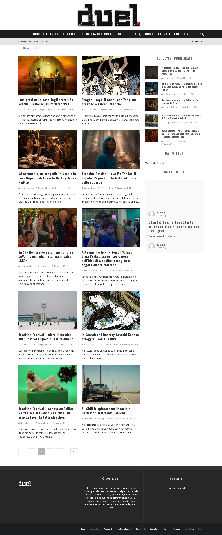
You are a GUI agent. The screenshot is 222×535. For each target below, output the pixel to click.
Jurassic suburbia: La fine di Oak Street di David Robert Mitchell (181, 117)
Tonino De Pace (27, 188)
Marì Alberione (27, 423)
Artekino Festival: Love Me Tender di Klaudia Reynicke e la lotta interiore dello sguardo (109, 178)
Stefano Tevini (90, 344)
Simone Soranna (27, 344)
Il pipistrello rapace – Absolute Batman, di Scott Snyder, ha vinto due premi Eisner (181, 86)
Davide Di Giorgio (28, 109)
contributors (42, 41)
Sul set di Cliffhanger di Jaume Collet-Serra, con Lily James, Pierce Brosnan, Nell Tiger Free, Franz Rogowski (174, 227)
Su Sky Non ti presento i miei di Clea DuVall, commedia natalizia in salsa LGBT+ (45, 256)
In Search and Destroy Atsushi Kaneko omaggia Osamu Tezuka (110, 336)
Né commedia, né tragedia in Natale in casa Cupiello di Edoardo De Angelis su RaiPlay (47, 178)
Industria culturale (97, 34)
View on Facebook (156, 236)
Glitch (123, 34)
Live (187, 34)
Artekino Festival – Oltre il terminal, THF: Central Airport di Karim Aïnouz (45, 336)
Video (200, 529)
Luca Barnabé (89, 109)
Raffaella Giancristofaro (174, 141)
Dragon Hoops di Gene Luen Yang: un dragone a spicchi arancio (109, 101)
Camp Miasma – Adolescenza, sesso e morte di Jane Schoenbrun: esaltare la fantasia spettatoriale (180, 133)
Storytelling (168, 34)
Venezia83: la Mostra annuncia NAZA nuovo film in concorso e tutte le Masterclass (179, 70)
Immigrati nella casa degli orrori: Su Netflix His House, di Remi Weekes (45, 101)
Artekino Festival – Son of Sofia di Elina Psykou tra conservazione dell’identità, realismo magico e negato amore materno (108, 258)
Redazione (168, 78)
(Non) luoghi (143, 34)
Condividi (171, 236)
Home (83, 529)
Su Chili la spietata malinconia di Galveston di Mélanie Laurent (106, 410)
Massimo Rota (89, 418)
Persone (69, 34)
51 (74, 451)
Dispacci (197, 41)
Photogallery (189, 529)
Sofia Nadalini (26, 266)
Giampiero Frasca (171, 122)
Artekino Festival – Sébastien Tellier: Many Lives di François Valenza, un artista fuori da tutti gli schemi (46, 413)
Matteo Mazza (89, 188)
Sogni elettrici (45, 34)
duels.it (161, 212)
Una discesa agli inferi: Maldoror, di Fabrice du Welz (179, 101)
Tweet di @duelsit (155, 163)
